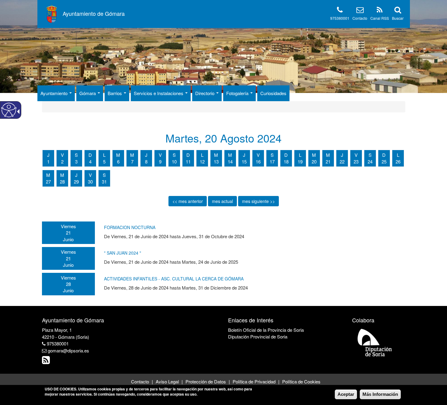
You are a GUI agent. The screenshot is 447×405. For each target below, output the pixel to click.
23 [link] (356, 161)
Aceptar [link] (346, 394)
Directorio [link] (205, 93)
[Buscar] (397, 10)
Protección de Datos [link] (205, 381)
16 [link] (258, 161)
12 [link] (202, 161)
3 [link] (76, 161)
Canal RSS (379, 18)
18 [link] (286, 161)
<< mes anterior (187, 201)
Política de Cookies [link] (301, 381)
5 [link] (104, 161)
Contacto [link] (140, 381)
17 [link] (272, 161)
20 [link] (314, 161)
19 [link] (300, 161)
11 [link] (188, 161)
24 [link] (370, 161)
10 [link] (174, 161)
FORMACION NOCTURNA (129, 227)
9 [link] (160, 161)
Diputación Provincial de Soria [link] (257, 336)
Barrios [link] (115, 93)
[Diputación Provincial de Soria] (375, 342)
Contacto (359, 18)
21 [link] (328, 161)
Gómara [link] (88, 93)
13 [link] (216, 161)
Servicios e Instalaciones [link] (159, 93)
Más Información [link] (380, 394)
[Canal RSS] (380, 10)
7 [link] (132, 161)
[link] (46, 361)
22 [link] (342, 161)
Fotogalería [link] (238, 93)
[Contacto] (360, 10)
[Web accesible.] (8, 109)
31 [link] (104, 181)
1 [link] (48, 161)
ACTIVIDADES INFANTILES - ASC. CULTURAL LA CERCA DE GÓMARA (174, 279)
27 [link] (48, 181)
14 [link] (230, 161)
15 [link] (244, 161)
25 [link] (384, 161)
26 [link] (398, 161)
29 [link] (76, 181)
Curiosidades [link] (273, 93)
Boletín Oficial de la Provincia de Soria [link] (266, 330)
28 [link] (62, 181)
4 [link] (90, 161)
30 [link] (90, 181)
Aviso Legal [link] (167, 381)
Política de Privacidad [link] (254, 381)
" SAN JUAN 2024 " (122, 253)
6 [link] (118, 161)
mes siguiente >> (258, 201)
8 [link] (146, 161)
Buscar (398, 18)
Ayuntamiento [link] (54, 93)
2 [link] (62, 161)
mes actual (222, 201)
